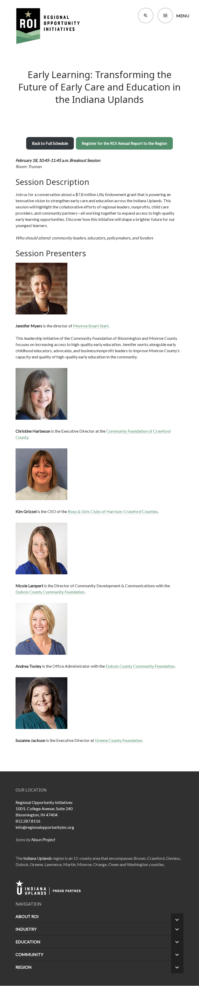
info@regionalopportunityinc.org (45, 827)
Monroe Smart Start (91, 325)
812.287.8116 (28, 820)
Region (24, 967)
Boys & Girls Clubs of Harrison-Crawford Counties (113, 511)
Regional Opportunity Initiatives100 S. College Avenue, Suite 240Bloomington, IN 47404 (44, 808)
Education (28, 941)
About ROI (27, 916)
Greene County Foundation (118, 740)
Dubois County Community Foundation (50, 591)
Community (29, 954)
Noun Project (43, 839)
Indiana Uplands (37, 858)
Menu (182, 15)
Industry (26, 929)
